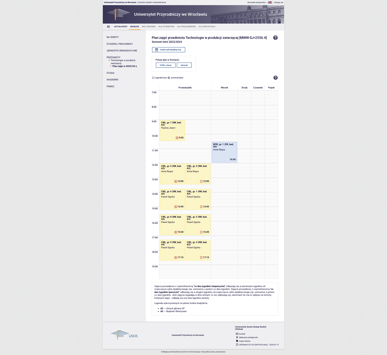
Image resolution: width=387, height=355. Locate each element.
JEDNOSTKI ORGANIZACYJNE (122, 50)
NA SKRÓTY (113, 37)
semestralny (177, 77)
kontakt (242, 334)
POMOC (110, 86)
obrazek (184, 65)
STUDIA (110, 73)
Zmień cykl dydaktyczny (170, 50)
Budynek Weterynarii (176, 311)
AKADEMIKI (112, 79)
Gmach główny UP (175, 308)
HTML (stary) (166, 65)
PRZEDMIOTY (113, 57)
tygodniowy (161, 77)
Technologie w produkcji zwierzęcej (123, 62)
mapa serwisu (244, 341)
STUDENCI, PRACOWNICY (120, 44)
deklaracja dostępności (248, 337)
